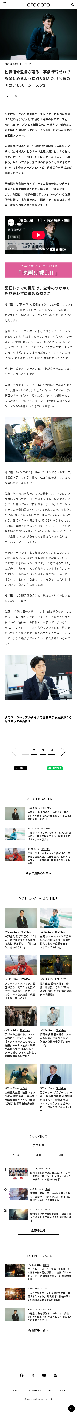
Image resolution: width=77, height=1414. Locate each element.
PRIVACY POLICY (56, 1390)
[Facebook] (21, 1375)
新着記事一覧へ (38, 1330)
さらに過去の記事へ (38, 873)
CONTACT (17, 1390)
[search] (72, 4)
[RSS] (55, 1375)
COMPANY (35, 1390)
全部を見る (38, 1230)
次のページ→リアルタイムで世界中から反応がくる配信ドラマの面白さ (38, 719)
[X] (33, 1375)
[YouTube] (44, 1375)
